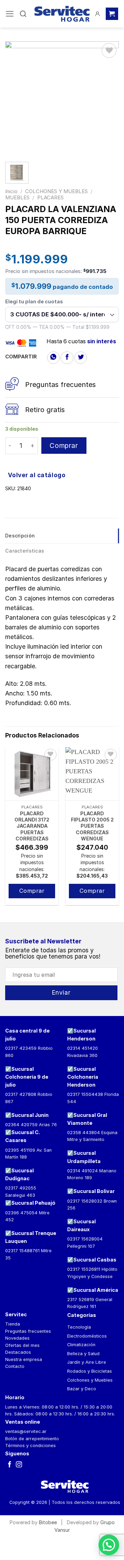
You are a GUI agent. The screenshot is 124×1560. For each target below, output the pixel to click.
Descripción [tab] (20, 535)
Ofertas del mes (22, 1345)
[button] (109, 1545)
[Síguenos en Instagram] (19, 1465)
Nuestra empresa (23, 1359)
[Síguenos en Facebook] (10, 1465)
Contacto (14, 1366)
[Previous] (4, 828)
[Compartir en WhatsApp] (53, 358)
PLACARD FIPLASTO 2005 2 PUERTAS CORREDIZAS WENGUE (92, 825)
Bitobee (48, 1522)
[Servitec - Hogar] (62, 13)
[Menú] (9, 14)
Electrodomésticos (87, 1336)
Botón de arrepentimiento (32, 1438)
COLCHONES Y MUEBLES (56, 191)
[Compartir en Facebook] (67, 358)
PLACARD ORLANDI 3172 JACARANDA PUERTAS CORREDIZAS (31, 825)
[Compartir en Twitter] (80, 358)
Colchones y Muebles (90, 1380)
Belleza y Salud (83, 1353)
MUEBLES (17, 198)
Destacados (18, 1352)
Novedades (17, 1338)
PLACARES (50, 198)
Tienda (12, 1324)
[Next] (119, 828)
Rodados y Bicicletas (89, 1371)
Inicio (11, 191)
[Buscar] (23, 14)
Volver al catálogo (36, 475)
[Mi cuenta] (97, 14)
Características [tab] (24, 551)
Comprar (64, 445)
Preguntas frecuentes (28, 1331)
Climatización (81, 1344)
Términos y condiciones (30, 1445)
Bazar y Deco (81, 1388)
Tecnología (79, 1327)
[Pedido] (112, 14)
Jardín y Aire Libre (86, 1362)
